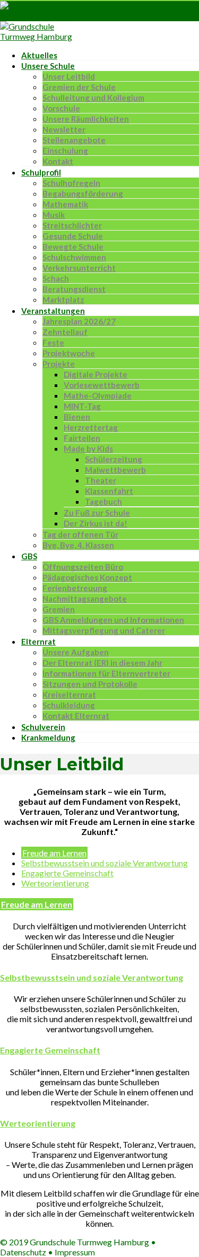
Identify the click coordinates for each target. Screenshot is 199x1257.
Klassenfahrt (109, 491)
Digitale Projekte (95, 374)
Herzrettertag (91, 427)
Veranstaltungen (53, 310)
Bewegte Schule (72, 246)
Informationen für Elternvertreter (106, 673)
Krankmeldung (48, 737)
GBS (29, 556)
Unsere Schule (48, 66)
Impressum (75, 1252)
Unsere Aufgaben (75, 652)
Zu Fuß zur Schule (97, 512)
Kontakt (57, 161)
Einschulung (65, 150)
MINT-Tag (82, 406)
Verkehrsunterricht (79, 268)
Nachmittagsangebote (84, 598)
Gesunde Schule (72, 236)
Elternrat (38, 641)
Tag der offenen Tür (80, 534)
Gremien (58, 609)
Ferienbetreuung (74, 588)
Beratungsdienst (74, 289)
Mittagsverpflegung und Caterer (103, 630)
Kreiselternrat (69, 694)
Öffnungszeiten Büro (82, 567)
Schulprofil (41, 172)
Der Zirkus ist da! (95, 523)
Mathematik (65, 204)
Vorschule (61, 108)
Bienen (77, 416)
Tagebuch (103, 501)
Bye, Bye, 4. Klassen (78, 545)
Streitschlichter (72, 225)
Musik (53, 214)
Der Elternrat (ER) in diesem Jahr (102, 662)
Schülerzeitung (113, 459)
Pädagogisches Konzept (87, 577)
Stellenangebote (74, 140)
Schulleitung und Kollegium (93, 97)
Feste (53, 342)
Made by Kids (88, 448)
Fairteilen (82, 438)
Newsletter (63, 129)
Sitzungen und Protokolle (89, 684)
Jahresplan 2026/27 (79, 321)
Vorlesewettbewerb (102, 385)
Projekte (58, 363)
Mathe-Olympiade (98, 395)
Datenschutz (23, 1252)
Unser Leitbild (68, 76)
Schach (55, 278)
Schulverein (43, 727)
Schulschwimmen (74, 257)
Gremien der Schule (79, 87)
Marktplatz (63, 299)
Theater (100, 480)
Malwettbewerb (115, 469)
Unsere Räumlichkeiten (85, 119)
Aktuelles (39, 55)
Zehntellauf (65, 332)
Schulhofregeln (71, 183)
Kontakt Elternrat (75, 715)
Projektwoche (68, 353)
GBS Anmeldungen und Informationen (113, 620)
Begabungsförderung (82, 193)
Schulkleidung (68, 705)
